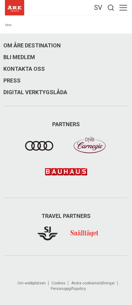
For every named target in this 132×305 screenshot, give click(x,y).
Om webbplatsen (31, 283)
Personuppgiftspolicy (68, 289)
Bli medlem (19, 57)
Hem (8, 25)
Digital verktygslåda (35, 92)
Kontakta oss (24, 69)
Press (12, 80)
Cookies (58, 283)
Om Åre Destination (32, 45)
